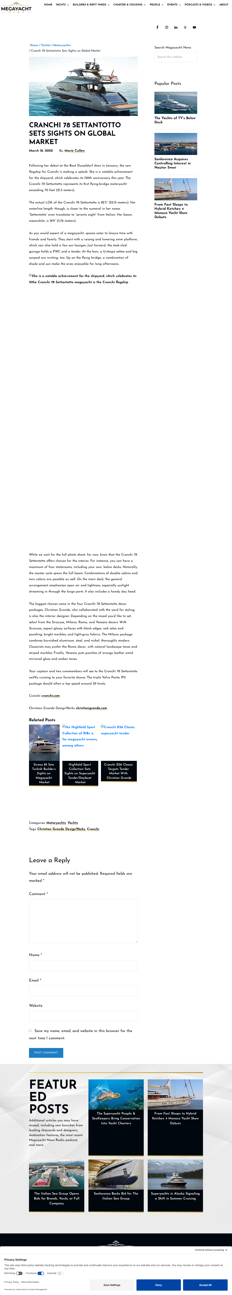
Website (36, 1006)
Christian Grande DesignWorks (61, 829)
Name (35, 955)
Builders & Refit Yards (89, 4)
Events (172, 4)
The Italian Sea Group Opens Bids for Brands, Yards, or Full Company (56, 1198)
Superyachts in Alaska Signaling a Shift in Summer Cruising (175, 1196)
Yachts (61, 4)
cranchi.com (51, 696)
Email (35, 980)
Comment (38, 894)
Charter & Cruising (127, 4)
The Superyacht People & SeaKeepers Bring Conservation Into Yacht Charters (116, 1118)
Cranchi (93, 829)
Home (48, 4)
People (155, 4)
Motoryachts (56, 823)
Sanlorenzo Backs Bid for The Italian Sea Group (116, 1196)
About (223, 4)
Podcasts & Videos (198, 4)
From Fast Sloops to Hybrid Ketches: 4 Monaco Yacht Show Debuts (175, 1118)
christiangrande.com (91, 708)
